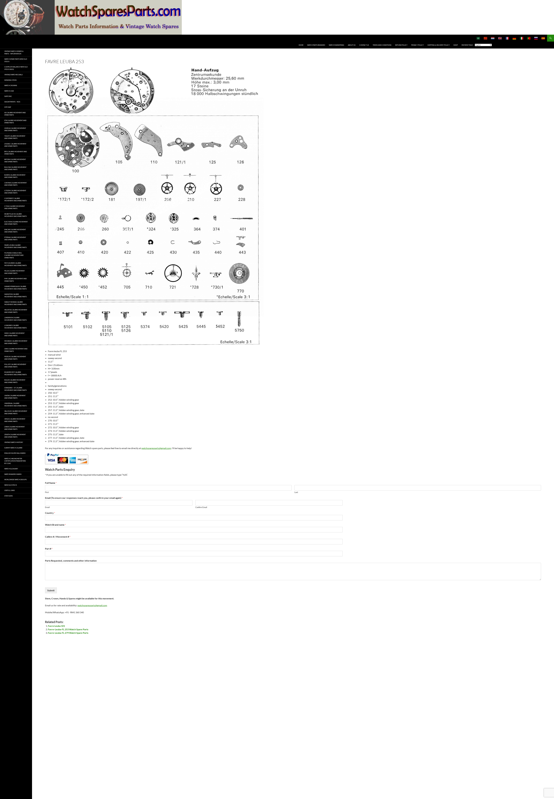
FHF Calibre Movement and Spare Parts (15, 280)
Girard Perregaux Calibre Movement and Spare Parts (15, 287)
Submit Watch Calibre (13, 448)
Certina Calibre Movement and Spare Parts (15, 184)
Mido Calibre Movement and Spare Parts (14, 334)
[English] (500, 38)
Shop (455, 45)
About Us (351, 45)
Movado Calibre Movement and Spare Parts (15, 342)
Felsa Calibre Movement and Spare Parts (14, 272)
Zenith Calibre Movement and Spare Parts (15, 435)
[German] (514, 38)
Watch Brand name (55, 524)
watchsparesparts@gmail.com (156, 448)
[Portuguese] (529, 38)
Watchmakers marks (12, 474)
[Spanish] (543, 38)
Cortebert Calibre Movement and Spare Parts (15, 199)
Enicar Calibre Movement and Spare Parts (15, 231)
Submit (51, 590)
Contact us (364, 45)
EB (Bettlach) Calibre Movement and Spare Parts (15, 215)
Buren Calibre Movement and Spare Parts (14, 176)
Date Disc (8, 96)
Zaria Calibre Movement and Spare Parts (14, 428)
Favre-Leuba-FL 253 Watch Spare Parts (68, 629)
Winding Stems (10, 80)
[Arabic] (478, 38)
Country (50, 512)
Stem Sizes (8, 496)
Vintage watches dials (13, 74)
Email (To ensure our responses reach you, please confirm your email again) (84, 497)
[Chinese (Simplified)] (485, 38)
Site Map (7, 107)
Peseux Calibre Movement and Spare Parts (15, 358)
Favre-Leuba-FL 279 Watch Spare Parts (68, 632)
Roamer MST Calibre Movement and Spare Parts (15, 373)
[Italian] (521, 38)
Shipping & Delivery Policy (438, 45)
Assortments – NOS (12, 102)
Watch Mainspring (336, 45)
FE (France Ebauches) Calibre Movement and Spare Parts (14, 255)
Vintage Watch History (13, 442)
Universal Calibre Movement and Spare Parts (15, 404)
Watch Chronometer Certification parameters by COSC (15, 461)
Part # (49, 548)
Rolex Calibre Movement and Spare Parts (14, 381)
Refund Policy (401, 45)
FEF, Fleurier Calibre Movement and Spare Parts (15, 264)
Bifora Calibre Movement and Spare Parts (15, 160)
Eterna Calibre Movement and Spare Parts (15, 238)
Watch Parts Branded (316, 45)
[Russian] (536, 38)
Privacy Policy (417, 45)
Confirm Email (201, 507)
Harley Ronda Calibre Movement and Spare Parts (15, 303)
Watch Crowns (10, 85)
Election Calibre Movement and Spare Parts (16, 223)
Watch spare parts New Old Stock (15, 60)
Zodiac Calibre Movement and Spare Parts (15, 145)
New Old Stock (10, 485)
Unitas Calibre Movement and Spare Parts (15, 397)
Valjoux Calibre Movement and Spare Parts (15, 412)
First (47, 492)
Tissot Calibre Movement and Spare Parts (14, 137)
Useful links (9, 490)
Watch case (9, 91)
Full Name (51, 482)
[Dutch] (492, 38)
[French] (507, 38)
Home (301, 45)
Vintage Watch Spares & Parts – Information (14, 52)
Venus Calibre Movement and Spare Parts (14, 420)
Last (296, 492)
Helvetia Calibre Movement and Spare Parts (15, 311)
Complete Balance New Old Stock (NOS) (16, 68)
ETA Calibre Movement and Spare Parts (15, 121)
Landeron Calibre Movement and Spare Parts (15, 319)
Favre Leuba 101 (56, 625)
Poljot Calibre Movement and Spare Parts (15, 365)
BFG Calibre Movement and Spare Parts (15, 153)
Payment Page (467, 45)
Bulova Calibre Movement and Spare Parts (15, 168)
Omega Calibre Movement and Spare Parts (15, 129)
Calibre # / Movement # (57, 536)
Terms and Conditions (382, 45)
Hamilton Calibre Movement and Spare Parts (15, 295)
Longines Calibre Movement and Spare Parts (15, 326)
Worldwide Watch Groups (15, 479)
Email (47, 507)
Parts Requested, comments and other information (71, 560)
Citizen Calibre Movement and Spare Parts (15, 192)
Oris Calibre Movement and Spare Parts (15, 350)
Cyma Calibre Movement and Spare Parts (14, 207)
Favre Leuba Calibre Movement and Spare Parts (15, 246)
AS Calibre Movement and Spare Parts (15, 114)
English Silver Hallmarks (15, 453)
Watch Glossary (11, 469)
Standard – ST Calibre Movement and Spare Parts (15, 389)
